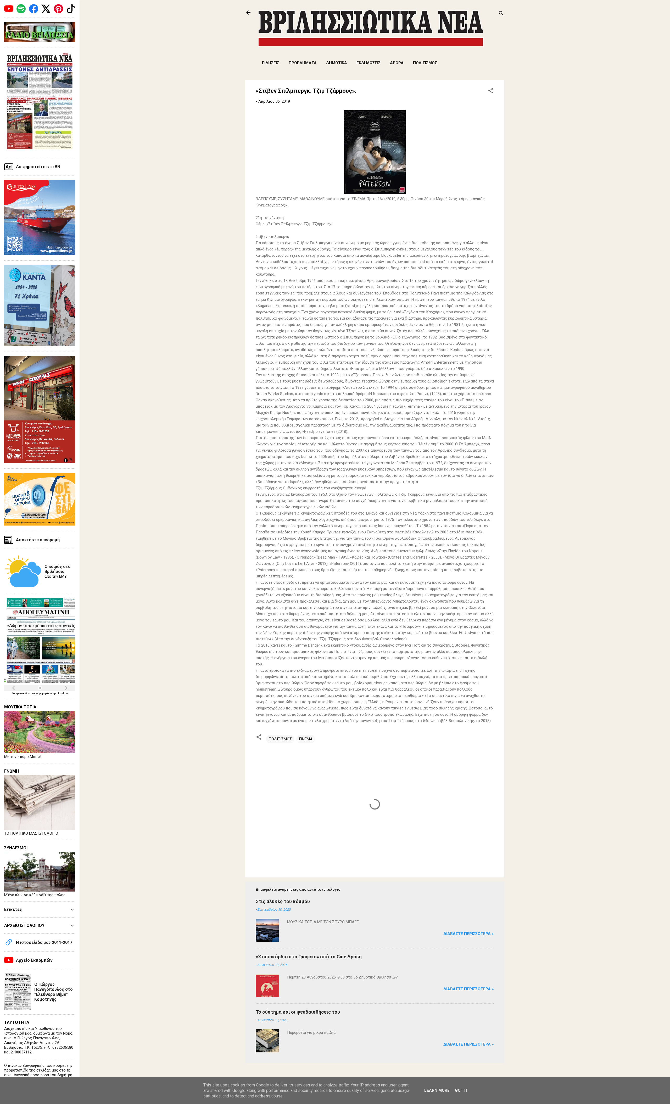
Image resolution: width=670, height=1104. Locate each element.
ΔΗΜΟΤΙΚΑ (336, 63)
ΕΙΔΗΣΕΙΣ (270, 63)
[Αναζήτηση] (501, 14)
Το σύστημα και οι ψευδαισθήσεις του (298, 1012)
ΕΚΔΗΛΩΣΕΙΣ (368, 63)
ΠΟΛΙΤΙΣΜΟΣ (425, 63)
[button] (491, 92)
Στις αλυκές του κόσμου (283, 901)
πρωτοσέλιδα (23, 693)
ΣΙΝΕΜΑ (305, 739)
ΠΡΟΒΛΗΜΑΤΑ (303, 63)
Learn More (437, 1090)
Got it (461, 1090)
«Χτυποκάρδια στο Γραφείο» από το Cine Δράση (309, 956)
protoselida (61, 693)
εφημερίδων (45, 693)
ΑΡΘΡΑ (397, 63)
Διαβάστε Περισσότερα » (468, 933)
